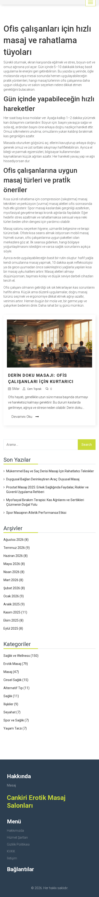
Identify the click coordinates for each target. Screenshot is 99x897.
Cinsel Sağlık (15, 680)
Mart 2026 (13, 580)
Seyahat (11, 712)
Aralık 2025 (14, 604)
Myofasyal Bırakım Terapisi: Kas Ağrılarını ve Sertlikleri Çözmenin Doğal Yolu (45, 502)
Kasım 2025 (15, 612)
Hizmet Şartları (17, 837)
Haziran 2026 (15, 556)
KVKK (11, 851)
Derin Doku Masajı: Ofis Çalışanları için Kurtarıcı (40, 378)
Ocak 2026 (13, 596)
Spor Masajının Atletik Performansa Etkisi (36, 512)
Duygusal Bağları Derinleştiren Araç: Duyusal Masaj (42, 479)
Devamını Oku (22, 417)
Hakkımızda (15, 830)
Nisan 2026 (13, 572)
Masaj (11, 672)
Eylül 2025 (13, 628)
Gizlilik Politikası (18, 844)
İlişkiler (10, 704)
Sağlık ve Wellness (20, 656)
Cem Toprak (34, 389)
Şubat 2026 (14, 588)
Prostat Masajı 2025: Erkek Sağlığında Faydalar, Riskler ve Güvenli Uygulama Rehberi (47, 489)
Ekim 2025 (13, 620)
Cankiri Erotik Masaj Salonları (36, 801)
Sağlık (11, 696)
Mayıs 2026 (14, 564)
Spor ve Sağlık (16, 720)
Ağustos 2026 (16, 539)
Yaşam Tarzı (15, 728)
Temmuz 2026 (16, 548)
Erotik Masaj (15, 664)
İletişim (12, 858)
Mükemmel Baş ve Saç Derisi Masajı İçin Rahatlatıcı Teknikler (50, 471)
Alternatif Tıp (16, 688)
